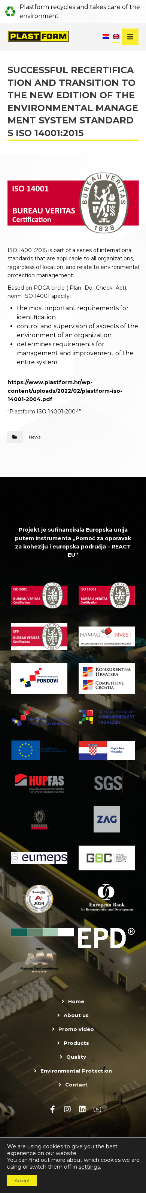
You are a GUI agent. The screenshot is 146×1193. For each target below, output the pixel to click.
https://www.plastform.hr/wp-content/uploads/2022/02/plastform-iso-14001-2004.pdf (64, 391)
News (34, 437)
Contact (76, 1085)
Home (76, 1001)
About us (76, 1015)
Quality (76, 1057)
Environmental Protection (76, 1071)
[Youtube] (97, 1109)
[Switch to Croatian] (106, 37)
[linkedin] (82, 1109)
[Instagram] (67, 1109)
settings (89, 1166)
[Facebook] (52, 1109)
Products (76, 1043)
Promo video (76, 1029)
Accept (22, 1180)
